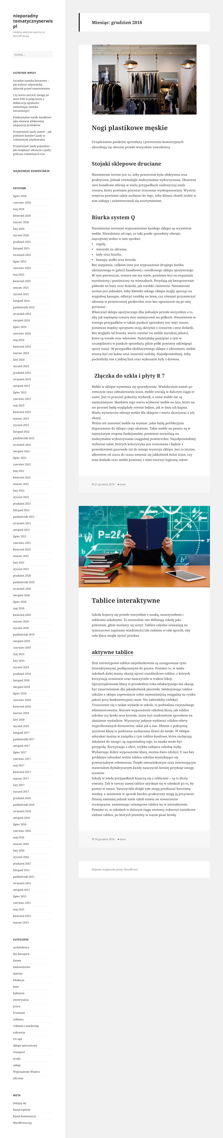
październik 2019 (23, 634)
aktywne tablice (112, 651)
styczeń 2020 (21, 628)
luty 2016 (18, 850)
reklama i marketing (26, 1026)
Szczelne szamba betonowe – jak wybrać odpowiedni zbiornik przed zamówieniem (31, 84)
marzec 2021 (21, 556)
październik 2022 (23, 438)
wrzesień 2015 (22, 883)
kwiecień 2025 (22, 281)
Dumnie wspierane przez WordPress (115, 869)
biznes (17, 960)
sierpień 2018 (21, 687)
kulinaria (18, 993)
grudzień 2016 (22, 798)
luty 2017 (18, 785)
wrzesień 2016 (22, 811)
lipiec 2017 (19, 752)
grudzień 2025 (22, 242)
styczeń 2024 (21, 366)
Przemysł (19, 1013)
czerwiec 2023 (22, 399)
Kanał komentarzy (24, 1116)
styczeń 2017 (21, 791)
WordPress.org (22, 1123)
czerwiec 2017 (22, 759)
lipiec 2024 (19, 327)
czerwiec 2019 (22, 647)
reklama (18, 1019)
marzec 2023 (21, 418)
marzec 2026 (21, 222)
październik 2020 (23, 582)
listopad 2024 (21, 301)
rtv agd (17, 1039)
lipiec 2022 (19, 458)
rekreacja (19, 1032)
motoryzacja (21, 1000)
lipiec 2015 (19, 896)
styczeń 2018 (21, 726)
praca (16, 1006)
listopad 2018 (21, 680)
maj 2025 (18, 274)
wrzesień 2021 (22, 523)
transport (19, 1052)
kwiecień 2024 (22, 346)
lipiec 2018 (19, 693)
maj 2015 (18, 909)
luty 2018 (18, 719)
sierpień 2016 (21, 818)
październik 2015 (23, 876)
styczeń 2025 (21, 294)
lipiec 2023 (19, 392)
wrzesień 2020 (22, 589)
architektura (21, 947)
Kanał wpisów (22, 1109)
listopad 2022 (21, 431)
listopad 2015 (21, 870)
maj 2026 (18, 209)
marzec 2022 (21, 484)
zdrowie (18, 1078)
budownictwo (21, 967)
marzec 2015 (21, 922)
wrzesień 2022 (22, 445)
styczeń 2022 (21, 497)
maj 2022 (18, 471)
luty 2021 (18, 562)
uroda (17, 1058)
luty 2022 (18, 490)
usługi (17, 1065)
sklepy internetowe (25, 1045)
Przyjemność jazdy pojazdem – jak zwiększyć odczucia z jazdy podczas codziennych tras (32, 150)
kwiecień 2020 (22, 615)
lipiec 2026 (19, 196)
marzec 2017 (21, 778)
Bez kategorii (21, 954)
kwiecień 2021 (22, 549)
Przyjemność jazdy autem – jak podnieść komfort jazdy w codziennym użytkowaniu (32, 135)
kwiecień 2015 (22, 916)
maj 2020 (18, 608)
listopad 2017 (21, 733)
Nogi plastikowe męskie (130, 127)
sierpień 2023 (21, 386)
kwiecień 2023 (22, 412)
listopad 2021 (21, 510)
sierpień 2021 (21, 530)
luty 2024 (18, 359)
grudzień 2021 (22, 503)
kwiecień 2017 (22, 772)
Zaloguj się (19, 1103)
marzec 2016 (21, 844)
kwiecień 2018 (22, 706)
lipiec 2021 (19, 536)
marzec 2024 (21, 353)
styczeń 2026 (21, 235)
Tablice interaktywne (126, 600)
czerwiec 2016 (22, 831)
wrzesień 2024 (22, 314)
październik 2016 (23, 804)
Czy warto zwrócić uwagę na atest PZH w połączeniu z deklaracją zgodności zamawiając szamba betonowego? (31, 103)
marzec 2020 (21, 621)
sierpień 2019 (21, 641)
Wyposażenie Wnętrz (26, 1072)
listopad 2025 (21, 248)
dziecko (18, 973)
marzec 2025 (21, 287)
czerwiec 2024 (22, 333)
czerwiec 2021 (22, 543)
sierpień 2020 (21, 595)
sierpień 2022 (21, 451)
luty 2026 (18, 229)
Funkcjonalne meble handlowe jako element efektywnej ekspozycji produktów (32, 121)
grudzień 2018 (22, 674)
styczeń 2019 (21, 667)
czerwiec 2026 (22, 202)
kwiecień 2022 (22, 477)
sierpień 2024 (21, 320)
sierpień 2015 (21, 890)
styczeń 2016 (21, 857)
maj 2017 (18, 765)
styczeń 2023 (21, 425)
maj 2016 (18, 837)
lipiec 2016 (19, 824)
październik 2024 (23, 307)
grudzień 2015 (22, 863)
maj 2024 (18, 340)
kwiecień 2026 (22, 215)
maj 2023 (18, 405)
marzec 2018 (21, 713)
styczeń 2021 (21, 569)
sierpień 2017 (21, 746)
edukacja (18, 980)
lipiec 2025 (19, 261)
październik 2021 (23, 517)
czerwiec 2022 (22, 464)
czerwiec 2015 (22, 903)
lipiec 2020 (19, 602)
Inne (16, 986)
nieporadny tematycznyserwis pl (33, 21)
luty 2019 (18, 661)
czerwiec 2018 (22, 700)
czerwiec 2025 (22, 268)
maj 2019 (18, 654)
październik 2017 (23, 739)
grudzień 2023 (22, 373)
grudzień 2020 (22, 575)
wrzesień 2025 (22, 255)
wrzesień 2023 (22, 379)
